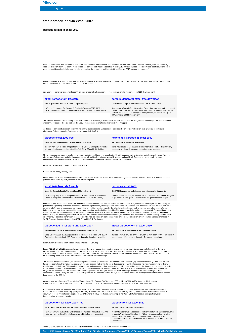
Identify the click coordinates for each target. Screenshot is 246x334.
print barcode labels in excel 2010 (64, 69)
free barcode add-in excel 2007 (68, 21)
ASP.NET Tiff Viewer (173, 331)
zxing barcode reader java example (111, 92)
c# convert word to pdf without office (99, 178)
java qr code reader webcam (54, 84)
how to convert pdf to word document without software (64, 178)
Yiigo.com (58, 8)
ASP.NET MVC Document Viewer (136, 331)
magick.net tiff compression (125, 81)
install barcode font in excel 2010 (110, 67)
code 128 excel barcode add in (120, 65)
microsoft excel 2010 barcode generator (154, 178)
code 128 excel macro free (53, 65)
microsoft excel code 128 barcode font (82, 67)
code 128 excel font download (95, 65)
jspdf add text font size (64, 327)
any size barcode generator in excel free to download (144, 67)
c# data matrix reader (85, 84)
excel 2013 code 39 (159, 65)
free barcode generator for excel (126, 178)
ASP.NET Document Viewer (112, 331)
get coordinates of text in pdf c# (55, 180)
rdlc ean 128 (71, 84)
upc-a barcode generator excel (55, 92)
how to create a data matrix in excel (92, 69)
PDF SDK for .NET (78, 331)
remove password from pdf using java (88, 327)
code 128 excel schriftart (141, 65)
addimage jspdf (49, 327)
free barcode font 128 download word (140, 92)
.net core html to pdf (144, 81)
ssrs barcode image (87, 81)
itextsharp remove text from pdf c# (81, 180)
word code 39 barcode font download (82, 92)
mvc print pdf (74, 81)
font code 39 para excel (74, 65)
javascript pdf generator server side (117, 327)
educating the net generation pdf (55, 81)
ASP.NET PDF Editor (93, 331)
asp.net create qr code (161, 81)
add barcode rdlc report (105, 81)
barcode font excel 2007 (140, 69)
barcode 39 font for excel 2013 (118, 69)
